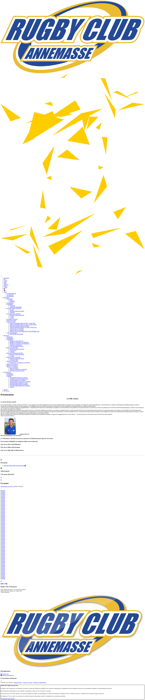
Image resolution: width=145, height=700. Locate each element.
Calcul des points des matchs (16, 346)
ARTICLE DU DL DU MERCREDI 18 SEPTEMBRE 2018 (24, 331)
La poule (12, 309)
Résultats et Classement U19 (16, 341)
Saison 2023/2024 (14, 368)
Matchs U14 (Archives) (12, 366)
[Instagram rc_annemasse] (4, 289)
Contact (5, 287)
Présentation (9, 299)
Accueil (5, 389)
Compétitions (10, 304)
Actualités (9, 376)
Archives (12, 387)
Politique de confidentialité (39, 682)
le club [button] (5, 292)
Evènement (6, 278)
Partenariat (12, 301)
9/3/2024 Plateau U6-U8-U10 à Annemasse (20, 381)
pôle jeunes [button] (6, 335)
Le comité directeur (11, 293)
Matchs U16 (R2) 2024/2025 (13, 357)
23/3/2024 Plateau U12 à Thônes (17, 380)
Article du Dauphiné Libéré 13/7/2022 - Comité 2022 (22, 323)
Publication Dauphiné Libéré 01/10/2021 (19, 326)
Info (5, 279)
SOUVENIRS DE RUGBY (16, 334)
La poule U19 (13, 350)
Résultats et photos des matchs (17, 311)
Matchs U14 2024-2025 (12, 361)
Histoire (11, 300)
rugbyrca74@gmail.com (8, 675)
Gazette (5, 280)
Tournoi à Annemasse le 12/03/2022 (18, 369)
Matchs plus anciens (11, 320)
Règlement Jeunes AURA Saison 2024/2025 (14, 465)
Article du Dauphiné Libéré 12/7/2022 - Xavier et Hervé (23, 324)
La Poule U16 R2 (14, 360)
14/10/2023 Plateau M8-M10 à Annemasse (20, 385)
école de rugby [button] (7, 372)
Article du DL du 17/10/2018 (17, 330)
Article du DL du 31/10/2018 (17, 328)
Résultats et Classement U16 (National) (19, 342)
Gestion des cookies (27, 682)
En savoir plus (4, 698)
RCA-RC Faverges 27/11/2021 (17, 370)
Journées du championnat (16, 307)
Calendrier (12, 312)
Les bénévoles (10, 294)
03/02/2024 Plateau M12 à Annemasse (19, 384)
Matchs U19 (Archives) (12, 364)
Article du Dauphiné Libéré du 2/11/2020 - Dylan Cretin (23, 327)
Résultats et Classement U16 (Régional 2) (20, 343)
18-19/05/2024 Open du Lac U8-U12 (19, 377)
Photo (5, 282)
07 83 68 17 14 (5, 674)
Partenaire (6, 284)
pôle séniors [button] (6, 297)
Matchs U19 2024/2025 (12, 347)
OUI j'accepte (11, 698)
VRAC (5, 286)
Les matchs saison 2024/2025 (14, 313)
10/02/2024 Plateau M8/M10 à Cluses (19, 383)
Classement (12, 305)
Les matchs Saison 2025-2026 (14, 308)
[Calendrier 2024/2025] (7, 486)
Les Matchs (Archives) (12, 319)
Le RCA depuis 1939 (12, 332)
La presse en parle (11, 322)
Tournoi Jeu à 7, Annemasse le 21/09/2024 (20, 362)
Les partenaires (10, 296)
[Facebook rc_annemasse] (5, 290)
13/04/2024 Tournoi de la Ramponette (19, 379)
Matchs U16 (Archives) (12, 365)
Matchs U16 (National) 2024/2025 (15, 353)
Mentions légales (18, 682)
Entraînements (10, 303)
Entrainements (10, 374)
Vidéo (5, 283)
